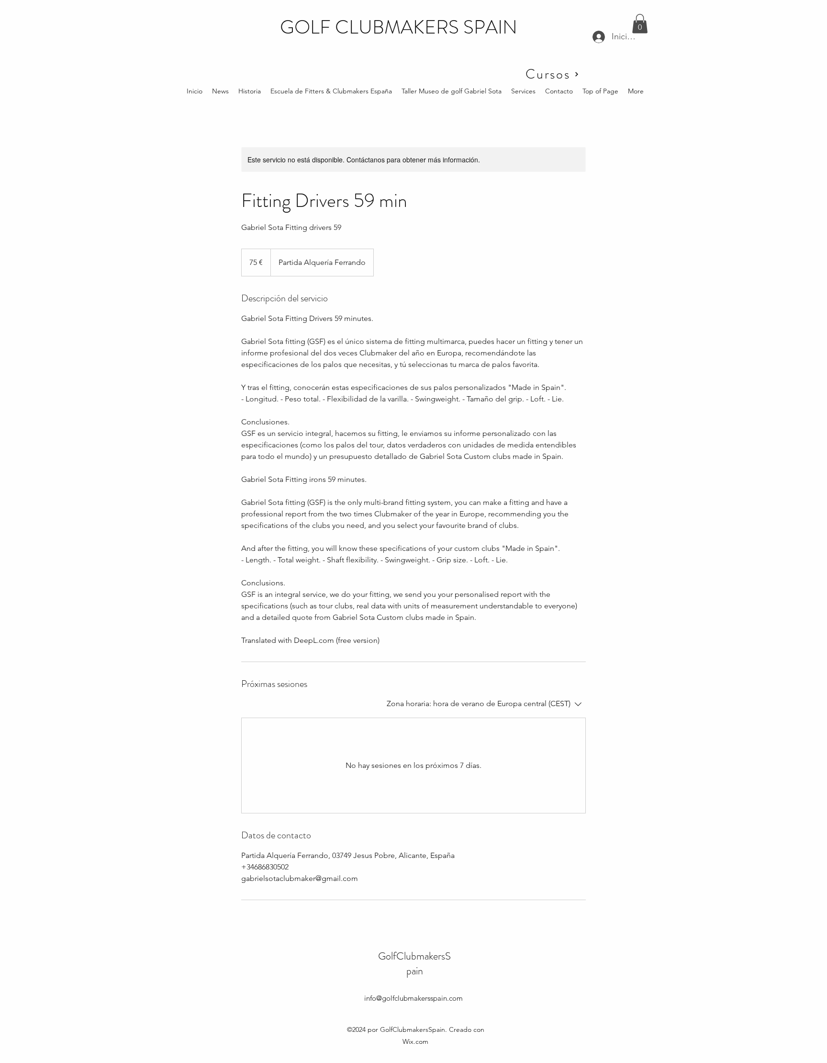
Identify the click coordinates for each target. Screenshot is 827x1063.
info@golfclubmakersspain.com (413, 998)
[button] (640, 24)
